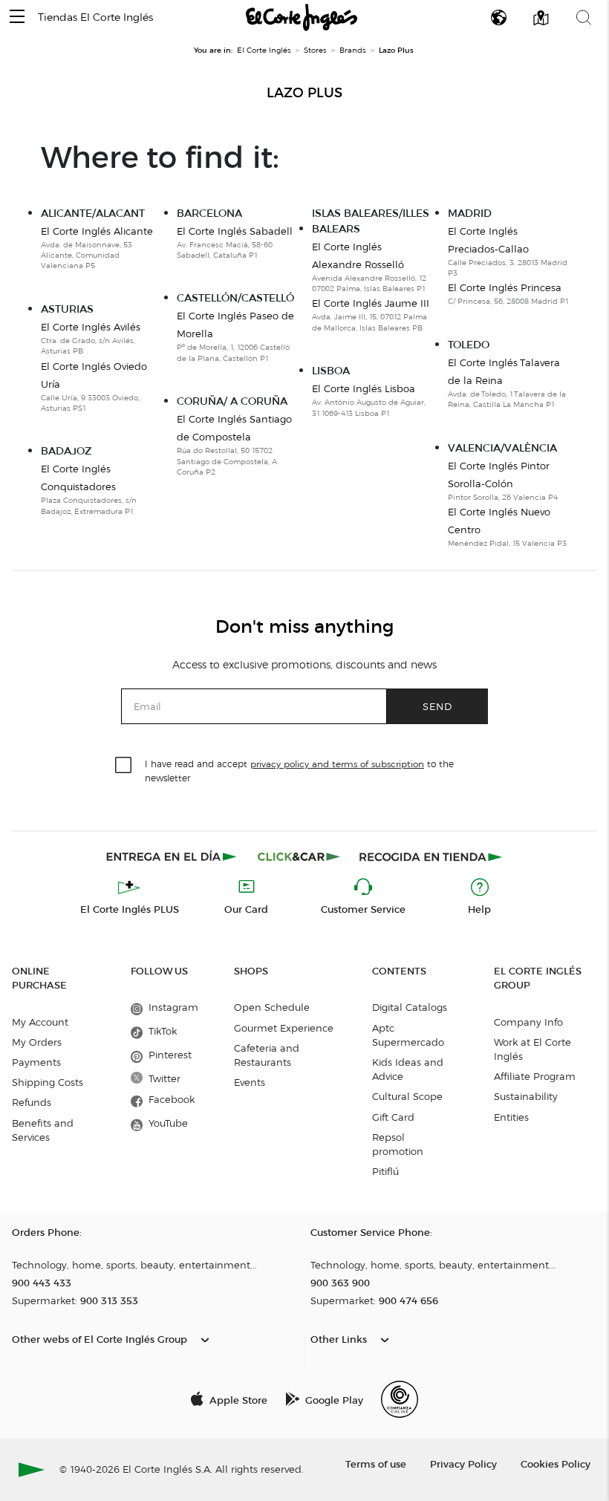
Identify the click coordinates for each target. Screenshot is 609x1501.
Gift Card (393, 1117)
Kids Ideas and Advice (407, 1069)
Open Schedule (272, 1007)
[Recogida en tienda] (431, 856)
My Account (40, 1022)
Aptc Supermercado (408, 1035)
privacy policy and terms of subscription (337, 763)
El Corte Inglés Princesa (504, 287)
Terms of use (375, 1463)
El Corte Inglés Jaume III (370, 303)
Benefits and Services (43, 1130)
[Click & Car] (299, 856)
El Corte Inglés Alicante (97, 231)
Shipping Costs (47, 1082)
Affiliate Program (535, 1076)
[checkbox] (124, 766)
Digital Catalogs (409, 1007)
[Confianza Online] (399, 1399)
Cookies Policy (555, 1463)
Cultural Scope (407, 1096)
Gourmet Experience (283, 1028)
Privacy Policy (463, 1463)
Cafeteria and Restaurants (266, 1055)
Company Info (528, 1022)
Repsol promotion (397, 1144)
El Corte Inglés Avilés (90, 327)
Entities (511, 1117)
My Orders (37, 1042)
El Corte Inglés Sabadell (235, 231)
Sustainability (526, 1096)
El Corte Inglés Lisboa (363, 388)
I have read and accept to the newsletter (299, 770)
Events (249, 1082)
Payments (36, 1062)
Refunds (31, 1102)
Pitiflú (385, 1171)
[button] (17, 17)
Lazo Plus (304, 93)
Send (437, 706)
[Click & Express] (172, 856)
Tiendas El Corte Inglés (95, 17)
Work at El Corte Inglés (532, 1049)
